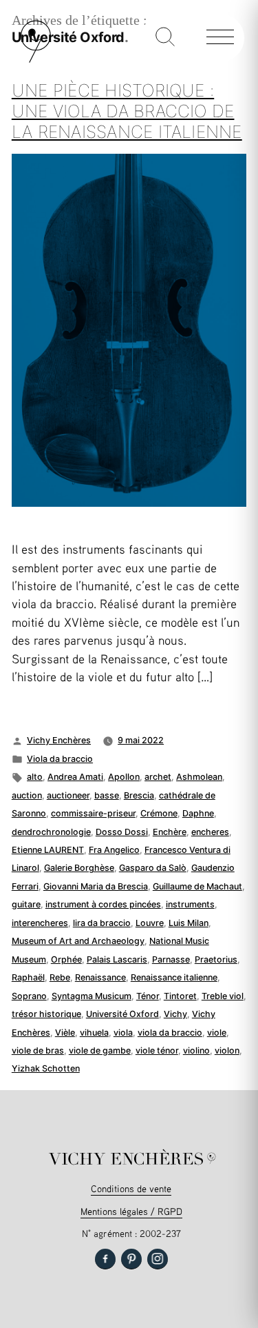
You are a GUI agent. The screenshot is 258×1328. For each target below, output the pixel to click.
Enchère (169, 832)
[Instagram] (157, 1259)
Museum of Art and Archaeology (78, 941)
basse (106, 795)
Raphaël (28, 977)
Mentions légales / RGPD (131, 1211)
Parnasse (171, 959)
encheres (210, 832)
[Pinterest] (131, 1259)
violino (196, 1050)
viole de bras (38, 1050)
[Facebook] (105, 1259)
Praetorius (216, 959)
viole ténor (157, 1050)
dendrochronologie (51, 832)
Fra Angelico (114, 850)
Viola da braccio (60, 759)
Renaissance (100, 977)
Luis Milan (188, 923)
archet (157, 777)
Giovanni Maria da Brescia (95, 886)
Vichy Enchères (59, 740)
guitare (26, 904)
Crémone (159, 813)
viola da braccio (170, 1032)
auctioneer (68, 795)
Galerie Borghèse (79, 868)
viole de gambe (100, 1050)
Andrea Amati (75, 777)
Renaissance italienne (174, 977)
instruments (190, 904)
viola (123, 1032)
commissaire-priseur (93, 813)
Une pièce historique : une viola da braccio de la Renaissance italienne (127, 110)
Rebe (60, 977)
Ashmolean (199, 777)
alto (35, 777)
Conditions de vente (131, 1188)
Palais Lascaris (117, 959)
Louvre (150, 923)
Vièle (65, 1032)
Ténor (147, 996)
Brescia (139, 795)
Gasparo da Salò (152, 868)
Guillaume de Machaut (197, 886)
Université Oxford (122, 1014)
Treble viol (223, 996)
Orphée (66, 959)
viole (216, 1032)
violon (227, 1050)
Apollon (124, 777)
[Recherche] (165, 38)
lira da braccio (102, 923)
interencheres (40, 923)
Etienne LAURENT (48, 850)
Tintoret (180, 996)
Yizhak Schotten (46, 1068)
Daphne (198, 813)
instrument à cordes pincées (103, 904)
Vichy (175, 1014)
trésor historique (46, 1014)
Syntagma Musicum (91, 996)
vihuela (94, 1032)
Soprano (29, 996)
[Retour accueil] (36, 59)
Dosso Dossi (122, 832)
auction (27, 795)
